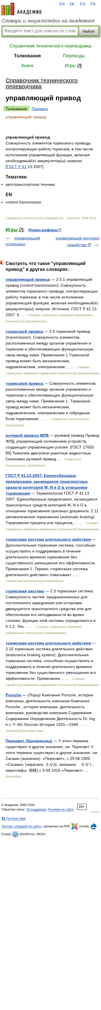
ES (82, 4)
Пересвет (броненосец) (29, 741)
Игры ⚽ (73, 65)
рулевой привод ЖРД (27, 435)
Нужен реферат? (44, 230)
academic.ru (21, 9)
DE (72, 4)
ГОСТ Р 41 (16, 166)
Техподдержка (36, 809)
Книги (27, 65)
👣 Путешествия (13, 818)
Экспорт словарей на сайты (21, 826)
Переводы (74, 55)
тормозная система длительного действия (48, 539)
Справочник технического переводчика (50, 46)
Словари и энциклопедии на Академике (48, 21)
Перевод (40, 109)
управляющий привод (28, 279)
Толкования (27, 55)
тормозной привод (24, 331)
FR (93, 4)
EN (62, 4)
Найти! (88, 31)
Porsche (13, 695)
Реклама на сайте (61, 809)
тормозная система (25, 591)
